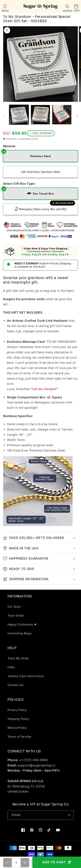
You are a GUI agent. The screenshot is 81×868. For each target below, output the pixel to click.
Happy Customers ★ (22, 624)
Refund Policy (17, 727)
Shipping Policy (18, 719)
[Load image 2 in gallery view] (40, 114)
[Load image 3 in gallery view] (61, 114)
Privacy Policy (17, 710)
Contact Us (15, 685)
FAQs (11, 667)
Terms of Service (19, 736)
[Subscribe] (69, 815)
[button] (5, 6)
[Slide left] (4, 115)
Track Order (16, 615)
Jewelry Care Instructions (26, 676)
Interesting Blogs (20, 633)
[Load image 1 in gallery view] (19, 114)
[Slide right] (77, 115)
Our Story (14, 606)
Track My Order (18, 658)
